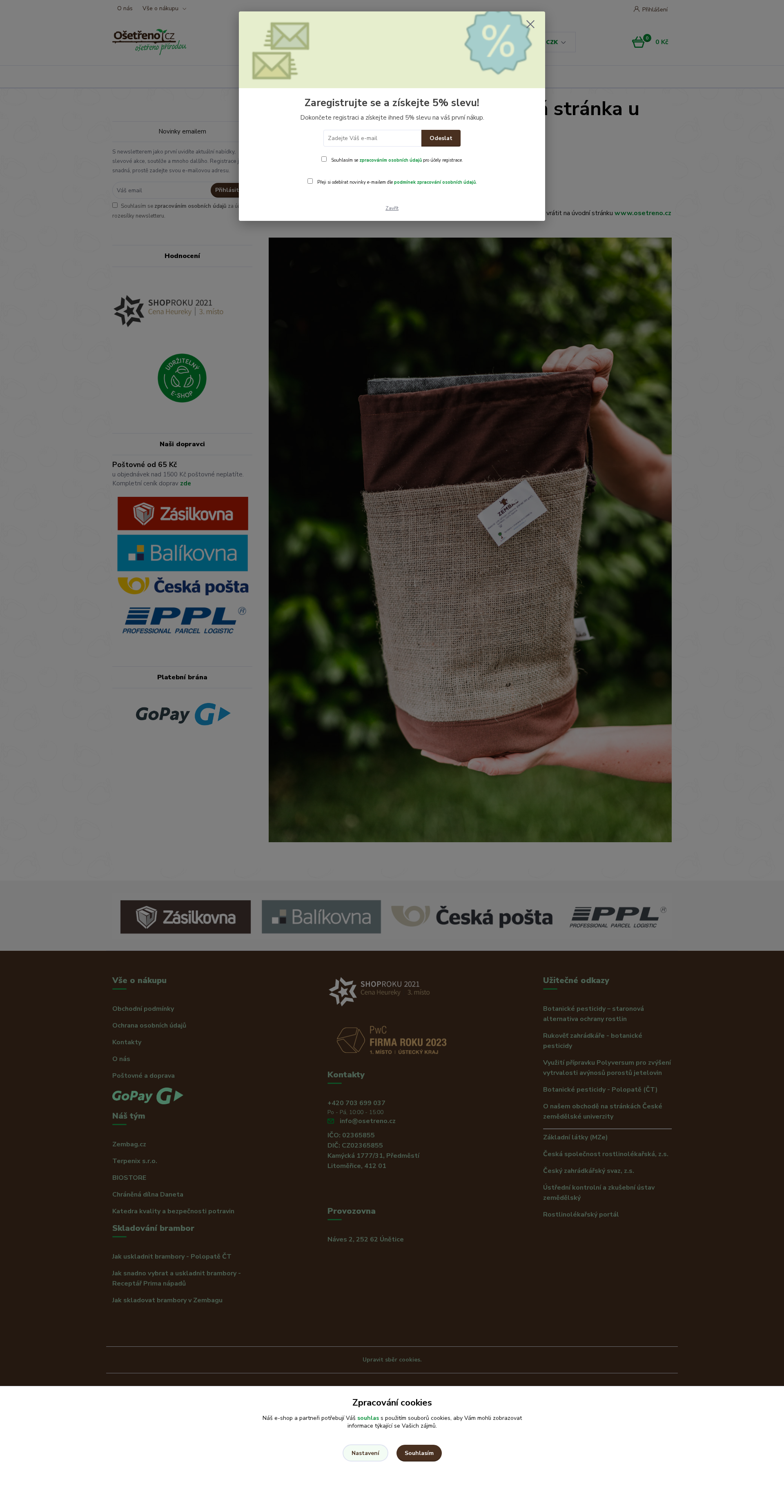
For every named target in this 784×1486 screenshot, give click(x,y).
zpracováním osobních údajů (390, 160)
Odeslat (441, 138)
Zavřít (392, 208)
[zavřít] (530, 24)
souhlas (368, 1418)
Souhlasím (419, 1453)
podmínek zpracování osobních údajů (435, 182)
